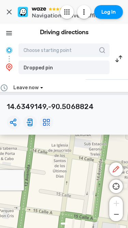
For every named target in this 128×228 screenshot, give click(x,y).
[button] (64, 67)
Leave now (26, 88)
